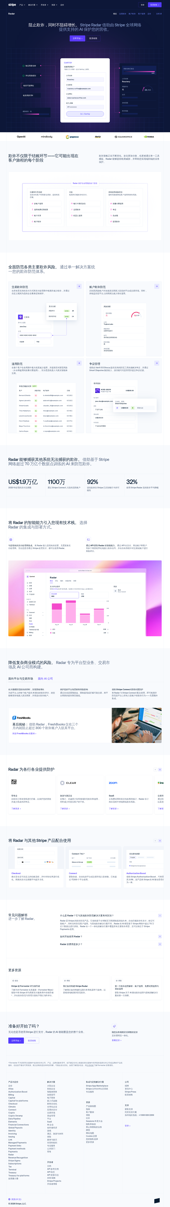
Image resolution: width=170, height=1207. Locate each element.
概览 (115, 13)
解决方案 (31, 5)
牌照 (88, 1130)
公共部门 (51, 1148)
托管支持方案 (131, 1112)
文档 (158, 13)
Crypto (11, 1112)
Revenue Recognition (18, 1157)
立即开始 (77, 38)
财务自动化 (52, 1103)
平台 (49, 1118)
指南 (88, 1109)
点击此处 (90, 1065)
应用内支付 (52, 1109)
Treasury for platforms (18, 1175)
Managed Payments (17, 1142)
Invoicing (12, 1133)
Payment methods (16, 1148)
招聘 (127, 1085)
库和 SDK (51, 1178)
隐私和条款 (91, 1124)
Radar (11, 13)
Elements (12, 1121)
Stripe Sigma (14, 1160)
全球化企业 (52, 1106)
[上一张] (155, 769)
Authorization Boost (17, 1091)
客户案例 (90, 1112)
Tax (10, 1166)
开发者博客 (52, 1184)
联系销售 (153, 5)
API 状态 (51, 1172)
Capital (11, 1097)
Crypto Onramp (15, 1115)
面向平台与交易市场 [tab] (20, 678)
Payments (13, 1151)
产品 (21, 5)
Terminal (12, 1169)
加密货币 (51, 1094)
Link (10, 1139)
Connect (12, 1109)
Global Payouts (15, 1127)
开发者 (43, 5)
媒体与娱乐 (52, 1139)
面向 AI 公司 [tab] (45, 678)
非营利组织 (52, 1142)
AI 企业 (50, 1124)
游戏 (49, 1130)
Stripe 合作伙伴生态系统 (97, 1088)
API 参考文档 (53, 1169)
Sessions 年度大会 (94, 1121)
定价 (62, 5)
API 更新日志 (53, 1175)
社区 (88, 1118)
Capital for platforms (18, 1100)
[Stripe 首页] (12, 4)
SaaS (49, 1121)
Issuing (11, 1136)
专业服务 (51, 1145)
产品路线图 (91, 1106)
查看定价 (116, 1040)
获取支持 (129, 1109)
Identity (12, 1130)
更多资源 (90, 1142)
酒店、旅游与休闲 (55, 1133)
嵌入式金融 (52, 1100)
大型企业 (51, 1085)
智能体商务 (52, 1091)
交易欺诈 (122, 13)
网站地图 (90, 1133)
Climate (12, 1106)
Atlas (10, 1088)
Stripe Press (130, 1091)
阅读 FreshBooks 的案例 (23, 733)
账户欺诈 (132, 13)
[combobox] (14, 1199)
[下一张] (160, 769)
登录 (142, 5)
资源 (53, 5)
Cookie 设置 (91, 1136)
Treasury (12, 1172)
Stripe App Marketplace (97, 1085)
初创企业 (51, 1088)
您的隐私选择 (92, 1139)
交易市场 (51, 1112)
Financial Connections (18, 1124)
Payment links (14, 1145)
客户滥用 (141, 13)
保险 (49, 1136)
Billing (11, 1094)
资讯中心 (129, 1088)
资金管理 (51, 1115)
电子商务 (51, 1097)
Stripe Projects (54, 1181)
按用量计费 (13, 1178)
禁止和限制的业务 (94, 1127)
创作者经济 (52, 1127)
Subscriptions (14, 1163)
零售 (49, 1151)
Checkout (12, 1103)
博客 (88, 1115)
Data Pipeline (14, 1118)
